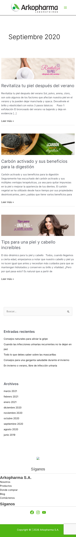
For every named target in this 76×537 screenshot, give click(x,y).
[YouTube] (44, 512)
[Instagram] (38, 512)
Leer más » (7, 120)
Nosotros (5, 482)
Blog (2, 494)
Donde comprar (9, 489)
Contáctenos (7, 497)
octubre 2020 (11, 418)
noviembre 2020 (13, 412)
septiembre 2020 (13, 423)
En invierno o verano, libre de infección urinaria (30, 365)
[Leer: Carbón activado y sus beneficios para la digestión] (38, 144)
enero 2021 (10, 402)
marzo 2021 (10, 391)
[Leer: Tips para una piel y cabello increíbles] (38, 225)
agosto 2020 (11, 429)
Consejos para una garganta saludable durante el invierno (36, 360)
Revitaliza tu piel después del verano (37, 85)
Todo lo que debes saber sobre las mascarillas (30, 354)
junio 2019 (9, 434)
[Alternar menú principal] (65, 7)
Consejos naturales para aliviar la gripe (26, 338)
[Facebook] (32, 512)
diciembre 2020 (13, 407)
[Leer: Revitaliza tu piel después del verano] (38, 68)
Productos (6, 485)
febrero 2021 (11, 396)
